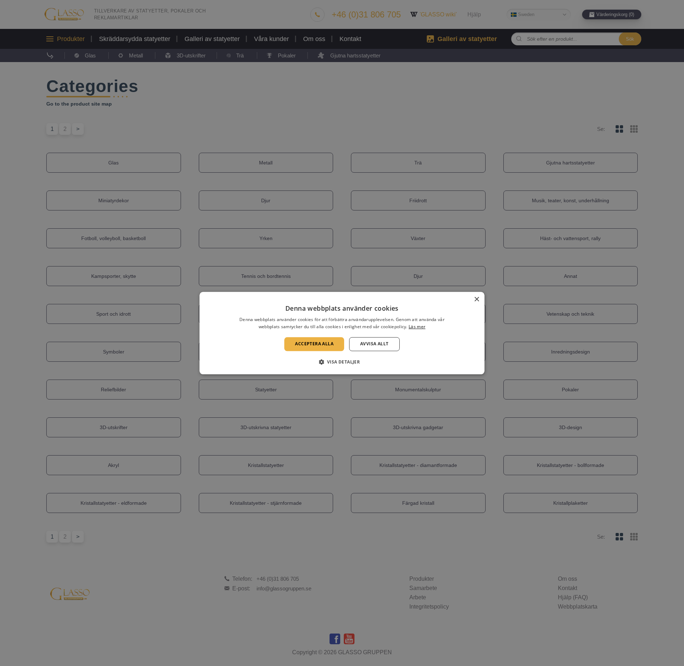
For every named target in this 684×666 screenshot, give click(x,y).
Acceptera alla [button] (314, 344)
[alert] (342, 333)
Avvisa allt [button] (374, 344)
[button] (342, 361)
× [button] (476, 299)
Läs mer (417, 327)
